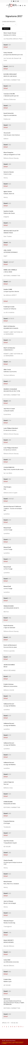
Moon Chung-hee (8, 152)
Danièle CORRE (8, 289)
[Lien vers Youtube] (14, 1)
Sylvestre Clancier (9, 172)
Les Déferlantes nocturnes (11, 962)
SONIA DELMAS (8, 801)
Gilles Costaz (7, 369)
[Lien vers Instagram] (16, 1)
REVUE (5, 667)
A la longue (7, 823)
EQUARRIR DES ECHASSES (11, 328)
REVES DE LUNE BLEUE (10, 76)
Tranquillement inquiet (10, 843)
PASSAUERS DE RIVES (10, 804)
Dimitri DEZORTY (9, 940)
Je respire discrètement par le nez (13, 54)
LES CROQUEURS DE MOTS (11, 608)
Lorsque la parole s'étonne (11, 291)
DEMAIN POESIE (8, 233)
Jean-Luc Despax (8, 901)
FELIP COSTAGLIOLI (9, 326)
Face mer (6, 784)
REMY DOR (7, 999)
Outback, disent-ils (9, 193)
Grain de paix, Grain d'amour (12, 135)
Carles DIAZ (7, 960)
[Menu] (16, 5)
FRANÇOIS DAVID (9, 606)
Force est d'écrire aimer (10, 647)
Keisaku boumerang (9, 923)
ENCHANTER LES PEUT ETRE (12, 391)
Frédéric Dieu (7, 979)
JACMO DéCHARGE (9, 664)
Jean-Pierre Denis (9, 840)
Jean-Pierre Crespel (9, 408)
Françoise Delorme (9, 821)
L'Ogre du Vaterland (9, 627)
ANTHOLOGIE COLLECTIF (11, 230)
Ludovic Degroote (9, 782)
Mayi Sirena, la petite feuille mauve (14, 469)
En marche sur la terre (10, 430)
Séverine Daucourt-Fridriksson (12, 506)
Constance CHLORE (9, 93)
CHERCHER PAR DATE (8, 21)
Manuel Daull (7, 527)
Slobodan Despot (8, 920)
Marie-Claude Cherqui (10, 33)
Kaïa (5, 489)
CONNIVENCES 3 (8, 350)
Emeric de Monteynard (10, 645)
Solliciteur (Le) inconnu (10, 371)
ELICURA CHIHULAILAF (10, 74)
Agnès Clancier (8, 191)
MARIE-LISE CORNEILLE (10, 269)
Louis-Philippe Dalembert (11, 428)
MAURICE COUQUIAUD (10, 389)
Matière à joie (7, 981)
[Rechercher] (12, 5)
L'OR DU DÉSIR (8, 272)
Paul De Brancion (8, 625)
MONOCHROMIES (9, 942)
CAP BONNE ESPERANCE (11, 252)
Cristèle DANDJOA (9, 467)
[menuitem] (12, 5)
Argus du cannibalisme (10, 115)
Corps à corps (7, 174)
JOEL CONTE (7, 250)
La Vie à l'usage (8, 569)
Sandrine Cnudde (8, 211)
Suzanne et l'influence (10, 309)
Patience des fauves (9, 213)
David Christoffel (9, 113)
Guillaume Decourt (9, 703)
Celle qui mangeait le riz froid (12, 154)
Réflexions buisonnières (10, 686)
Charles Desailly (8, 860)
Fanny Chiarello (8, 52)
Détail (6, 47)
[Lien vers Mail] (18, 1)
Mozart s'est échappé (10, 903)
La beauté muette (9, 411)
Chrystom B (7, 132)
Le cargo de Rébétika (10, 706)
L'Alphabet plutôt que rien (11, 96)
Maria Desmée (8, 881)
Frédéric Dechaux (9, 684)
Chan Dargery (7, 487)
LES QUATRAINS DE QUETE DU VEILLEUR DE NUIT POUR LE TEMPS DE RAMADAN (14, 1002)
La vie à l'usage (8, 530)
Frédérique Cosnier (9, 306)
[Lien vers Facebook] (11, 1)
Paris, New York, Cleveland (11, 883)
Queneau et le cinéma (10, 35)
